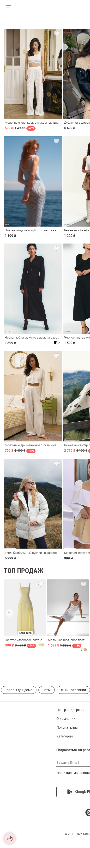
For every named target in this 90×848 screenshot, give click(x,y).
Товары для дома (18, 690)
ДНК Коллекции (73, 690)
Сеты (46, 690)
